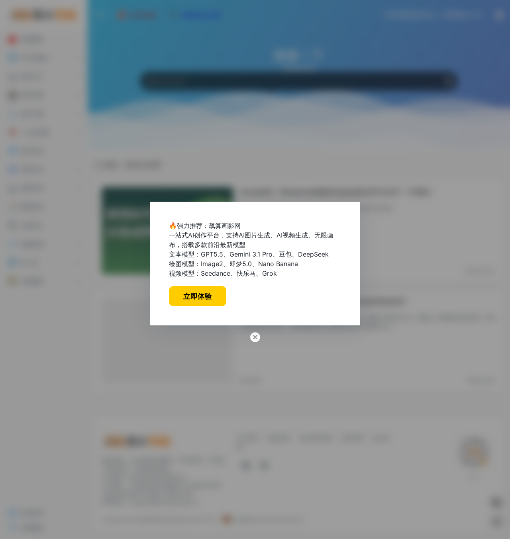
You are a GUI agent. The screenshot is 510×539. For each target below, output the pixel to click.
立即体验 (197, 296)
